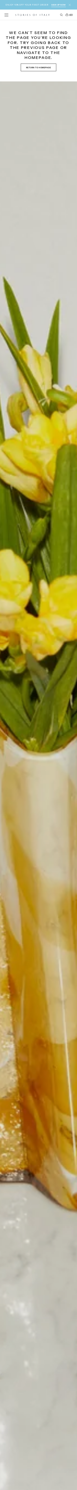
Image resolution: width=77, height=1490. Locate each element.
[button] (6, 15)
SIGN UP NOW (58, 5)
